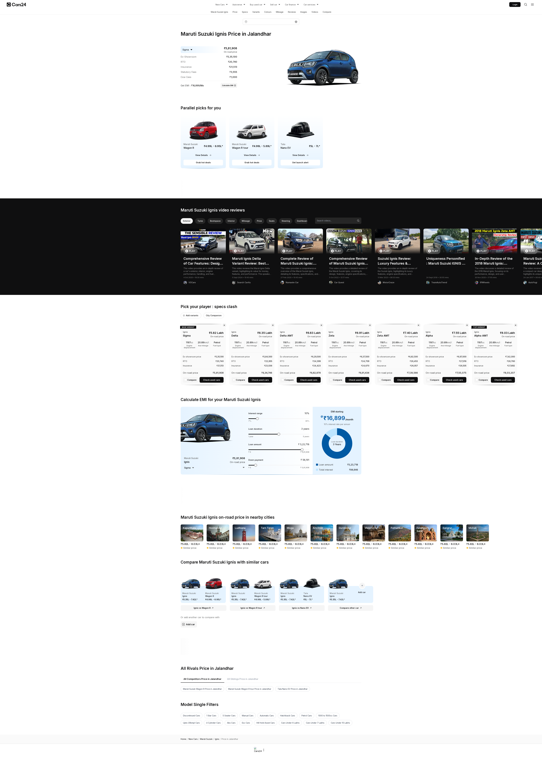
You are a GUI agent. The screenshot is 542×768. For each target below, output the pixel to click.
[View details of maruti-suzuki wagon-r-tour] (251, 141)
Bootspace (215, 221)
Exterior (186, 221)
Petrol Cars (306, 715)
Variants (256, 12)
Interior (231, 221)
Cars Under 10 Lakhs (340, 723)
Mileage (279, 12)
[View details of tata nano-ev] (300, 141)
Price (235, 12)
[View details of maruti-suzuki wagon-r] (203, 141)
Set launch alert (300, 162)
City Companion (214, 315)
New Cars (220, 4)
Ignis (217, 739)
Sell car (273, 4)
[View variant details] (203, 354)
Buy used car (256, 4)
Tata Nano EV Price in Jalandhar (293, 689)
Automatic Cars (267, 715)
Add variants (192, 315)
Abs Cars (231, 723)
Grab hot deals (203, 162)
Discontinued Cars (191, 715)
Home (184, 739)
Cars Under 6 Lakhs (290, 723)
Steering (286, 221)
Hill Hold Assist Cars (265, 723)
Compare (327, 12)
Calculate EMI (227, 85)
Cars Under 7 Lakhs (315, 723)
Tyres (200, 221)
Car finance (290, 4)
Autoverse (237, 4)
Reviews (292, 12)
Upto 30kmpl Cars (191, 723)
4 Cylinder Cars (213, 723)
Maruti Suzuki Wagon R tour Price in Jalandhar (249, 689)
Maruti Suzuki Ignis (219, 12)
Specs (245, 12)
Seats (272, 221)
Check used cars (211, 380)
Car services (309, 4)
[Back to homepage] (16, 4)
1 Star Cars (211, 715)
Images (303, 12)
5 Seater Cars (229, 715)
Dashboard (302, 221)
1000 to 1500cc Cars (327, 715)
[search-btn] (525, 4)
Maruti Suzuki (207, 739)
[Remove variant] (224, 325)
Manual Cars (247, 715)
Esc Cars (246, 723)
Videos (315, 12)
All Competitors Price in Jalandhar (202, 679)
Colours (267, 12)
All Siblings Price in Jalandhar (242, 679)
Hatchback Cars (287, 715)
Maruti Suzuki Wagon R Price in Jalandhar (202, 689)
